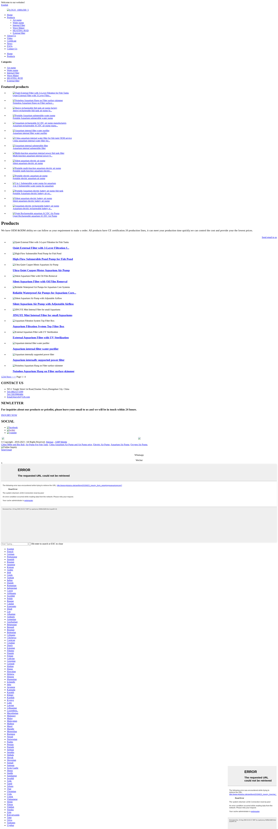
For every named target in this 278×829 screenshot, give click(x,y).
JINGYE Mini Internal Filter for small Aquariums (42, 315)
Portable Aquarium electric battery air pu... (32, 193)
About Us (11, 35)
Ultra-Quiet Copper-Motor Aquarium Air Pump (41, 270)
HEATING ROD (21, 30)
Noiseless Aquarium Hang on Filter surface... (33, 103)
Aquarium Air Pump (120, 444)
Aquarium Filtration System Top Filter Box (38, 326)
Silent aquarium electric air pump (28, 163)
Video (9, 38)
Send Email (6, 450)
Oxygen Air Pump (138, 444)
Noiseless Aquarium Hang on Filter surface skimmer (43, 371)
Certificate (11, 41)
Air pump (17, 20)
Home (10, 15)
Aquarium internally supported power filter (38, 359)
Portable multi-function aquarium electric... (32, 171)
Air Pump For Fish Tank (36, 444)
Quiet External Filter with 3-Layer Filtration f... (41, 247)
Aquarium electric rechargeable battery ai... (32, 208)
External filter (19, 33)
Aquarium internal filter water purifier (30, 133)
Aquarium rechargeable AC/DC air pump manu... (35, 125)
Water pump (18, 22)
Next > (9, 377)
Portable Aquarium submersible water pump (33, 118)
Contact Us (12, 49)
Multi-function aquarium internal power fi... (32, 156)
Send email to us (269, 237)
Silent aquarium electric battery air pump (31, 201)
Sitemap (49, 442)
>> (14, 377)
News (9, 43)
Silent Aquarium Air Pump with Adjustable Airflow (43, 303)
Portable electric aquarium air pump (29, 178)
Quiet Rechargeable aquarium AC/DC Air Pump (35, 216)
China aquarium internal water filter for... (31, 140)
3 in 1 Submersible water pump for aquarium (33, 186)
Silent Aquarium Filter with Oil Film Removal (40, 281)
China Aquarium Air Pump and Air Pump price (70, 444)
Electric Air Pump (101, 444)
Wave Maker (18, 28)
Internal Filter (19, 25)
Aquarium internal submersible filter (29, 148)
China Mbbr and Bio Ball (12, 444)
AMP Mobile (61, 442)
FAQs (9, 46)
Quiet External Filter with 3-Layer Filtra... (32, 95)
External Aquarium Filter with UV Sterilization (41, 337)
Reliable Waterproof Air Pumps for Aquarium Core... (44, 292)
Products (11, 17)
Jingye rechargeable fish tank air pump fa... (32, 110)
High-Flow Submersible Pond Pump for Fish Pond (43, 259)
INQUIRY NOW (9, 415)
